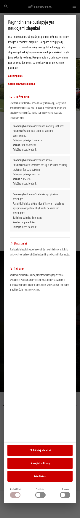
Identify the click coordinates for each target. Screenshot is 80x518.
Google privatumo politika (21, 84)
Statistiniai (40, 489)
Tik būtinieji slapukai (40, 450)
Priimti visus (40, 476)
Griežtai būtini (15, 489)
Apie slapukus (15, 76)
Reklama (65, 489)
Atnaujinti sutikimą (40, 463)
